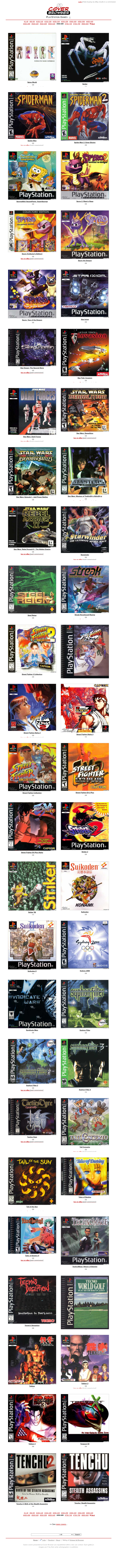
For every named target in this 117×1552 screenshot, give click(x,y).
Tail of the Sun (32, 1207)
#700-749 (68, 24)
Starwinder (85, 555)
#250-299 (64, 21)
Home (35, 1540)
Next (93, 24)
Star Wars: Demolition (84, 433)
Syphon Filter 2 (32, 1085)
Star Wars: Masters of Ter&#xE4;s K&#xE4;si (85, 496)
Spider (84, 84)
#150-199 (47, 21)
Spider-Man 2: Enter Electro (85, 142)
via (33, 84)
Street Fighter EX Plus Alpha (32, 852)
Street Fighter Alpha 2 (32, 733)
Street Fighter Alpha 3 (84, 734)
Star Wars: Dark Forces (32, 437)
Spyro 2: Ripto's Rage (84, 201)
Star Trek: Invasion (85, 378)
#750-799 (76, 24)
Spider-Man (32, 141)
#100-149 (39, 21)
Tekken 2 (84, 1383)
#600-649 (51, 24)
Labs (44, 1540)
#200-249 (56, 21)
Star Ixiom (85, 319)
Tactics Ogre (32, 1137)
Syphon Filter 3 (85, 1090)
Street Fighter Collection (32, 793)
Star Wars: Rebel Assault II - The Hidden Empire (32, 549)
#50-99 (32, 21)
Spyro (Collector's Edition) (32, 254)
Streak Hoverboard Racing (85, 615)
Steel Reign (32, 615)
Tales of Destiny (85, 1197)
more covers (61, 1524)
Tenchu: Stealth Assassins (84, 1503)
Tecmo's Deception (32, 1325)
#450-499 (26, 24)
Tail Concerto (85, 1147)
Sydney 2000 (85, 971)
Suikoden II (32, 971)
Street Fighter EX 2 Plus (85, 793)
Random (51, 1540)
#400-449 (89, 21)
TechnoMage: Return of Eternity (84, 1266)
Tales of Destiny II (32, 1256)
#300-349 (72, 21)
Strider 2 (85, 852)
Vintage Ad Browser (77, 1540)
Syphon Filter (85, 1030)
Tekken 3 (32, 1444)
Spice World (32, 82)
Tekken (32, 1386)
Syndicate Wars (32, 1030)
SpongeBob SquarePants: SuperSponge (32, 201)
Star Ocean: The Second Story (32, 368)
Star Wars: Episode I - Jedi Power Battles (32, 497)
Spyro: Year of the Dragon (32, 320)
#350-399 (81, 21)
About (58, 1540)
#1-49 (26, 21)
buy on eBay (32, 145)
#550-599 (43, 24)
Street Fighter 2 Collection (32, 674)
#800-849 (85, 24)
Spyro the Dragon (85, 260)
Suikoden (85, 912)
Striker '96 (32, 912)
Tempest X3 (84, 1444)
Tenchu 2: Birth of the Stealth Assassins (32, 1504)
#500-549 (35, 24)
